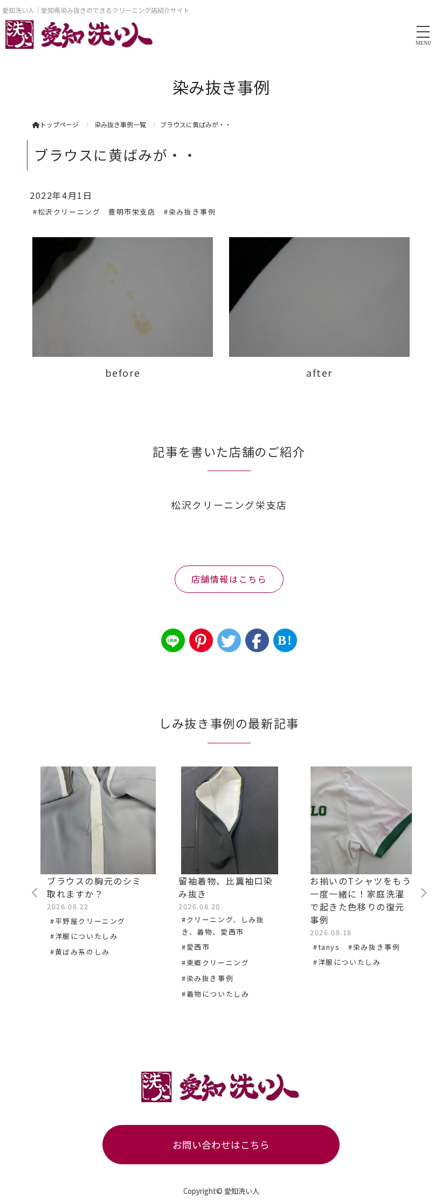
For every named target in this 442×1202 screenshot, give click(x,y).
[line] (173, 640)
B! (285, 640)
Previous (35, 893)
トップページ (59, 124)
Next (423, 893)
